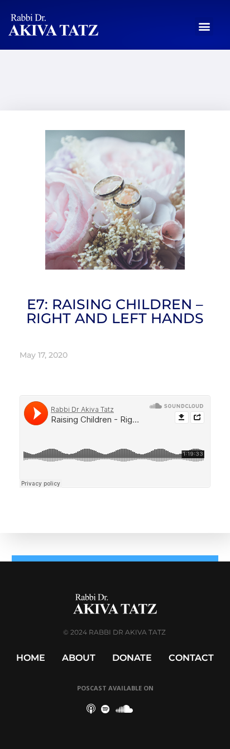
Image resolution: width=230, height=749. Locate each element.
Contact (191, 657)
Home (30, 657)
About (78, 657)
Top (217, 733)
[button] (204, 26)
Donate (132, 657)
